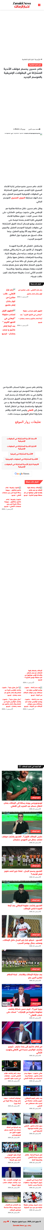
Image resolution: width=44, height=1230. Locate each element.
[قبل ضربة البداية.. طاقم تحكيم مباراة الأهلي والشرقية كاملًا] (32, 1147)
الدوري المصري (18, 198)
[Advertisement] (22, 34)
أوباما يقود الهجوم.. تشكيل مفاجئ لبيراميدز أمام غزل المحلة (13, 1157)
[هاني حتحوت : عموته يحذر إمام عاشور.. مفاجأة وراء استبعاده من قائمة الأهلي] (32, 1065)
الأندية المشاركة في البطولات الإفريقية (21, 459)
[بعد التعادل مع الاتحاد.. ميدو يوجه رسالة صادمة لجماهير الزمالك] (11, 1197)
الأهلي (30, 410)
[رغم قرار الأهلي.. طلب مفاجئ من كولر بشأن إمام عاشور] (8, 297)
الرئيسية (38, 60)
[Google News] (22, 473)
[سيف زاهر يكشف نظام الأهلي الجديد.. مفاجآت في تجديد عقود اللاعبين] (11, 1065)
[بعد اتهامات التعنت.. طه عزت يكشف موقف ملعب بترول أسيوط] (11, 1172)
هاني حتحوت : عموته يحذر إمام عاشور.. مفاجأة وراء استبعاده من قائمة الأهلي (33, 1076)
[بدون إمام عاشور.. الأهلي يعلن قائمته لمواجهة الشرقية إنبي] (32, 1118)
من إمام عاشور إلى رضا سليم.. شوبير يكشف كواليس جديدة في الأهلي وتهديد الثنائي (24, 1049)
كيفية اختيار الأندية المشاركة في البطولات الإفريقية (21, 465)
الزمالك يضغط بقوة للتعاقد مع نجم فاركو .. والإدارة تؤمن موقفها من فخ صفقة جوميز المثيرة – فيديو (33, 675)
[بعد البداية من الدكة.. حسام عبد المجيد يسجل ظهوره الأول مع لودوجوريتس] (11, 1119)
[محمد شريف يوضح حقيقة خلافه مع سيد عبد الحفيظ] (32, 1197)
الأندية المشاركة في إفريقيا (21, 454)
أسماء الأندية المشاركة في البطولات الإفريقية (21, 440)
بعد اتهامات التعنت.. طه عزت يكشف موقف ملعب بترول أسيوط (12, 1182)
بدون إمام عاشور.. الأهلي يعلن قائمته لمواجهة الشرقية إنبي (33, 1128)
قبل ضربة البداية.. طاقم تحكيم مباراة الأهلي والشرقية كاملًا (33, 1157)
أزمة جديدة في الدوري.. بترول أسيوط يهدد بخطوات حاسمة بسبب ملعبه (32, 1182)
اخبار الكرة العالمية (28, 60)
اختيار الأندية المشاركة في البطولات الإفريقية (21, 447)
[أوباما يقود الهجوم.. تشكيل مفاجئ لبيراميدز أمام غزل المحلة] (11, 1147)
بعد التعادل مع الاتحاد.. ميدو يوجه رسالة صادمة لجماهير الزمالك (12, 1207)
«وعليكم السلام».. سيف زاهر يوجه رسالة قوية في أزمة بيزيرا (12, 1100)
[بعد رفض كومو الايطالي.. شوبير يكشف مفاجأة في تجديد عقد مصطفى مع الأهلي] (32, 1090)
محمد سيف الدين (33, 129)
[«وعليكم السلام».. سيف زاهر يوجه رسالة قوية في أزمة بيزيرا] (11, 1090)
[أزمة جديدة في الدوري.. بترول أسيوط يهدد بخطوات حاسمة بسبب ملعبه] (32, 1172)
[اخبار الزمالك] (22, 5)
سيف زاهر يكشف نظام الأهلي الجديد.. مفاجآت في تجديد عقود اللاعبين (12, 1076)
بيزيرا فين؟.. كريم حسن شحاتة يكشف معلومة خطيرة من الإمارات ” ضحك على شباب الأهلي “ (24, 1012)
